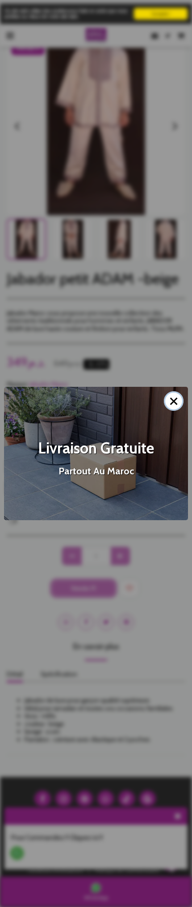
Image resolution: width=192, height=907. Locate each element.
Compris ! (161, 13)
